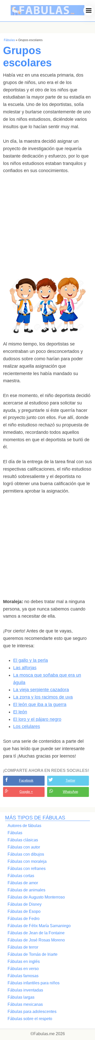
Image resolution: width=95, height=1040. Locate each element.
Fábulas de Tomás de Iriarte (33, 954)
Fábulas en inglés (24, 961)
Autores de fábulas (24, 825)
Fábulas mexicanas (25, 1004)
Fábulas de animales (26, 890)
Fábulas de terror (23, 947)
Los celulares (26, 726)
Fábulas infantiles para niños (34, 983)
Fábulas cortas (21, 876)
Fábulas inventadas (25, 990)
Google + (26, 792)
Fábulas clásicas (23, 840)
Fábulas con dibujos (26, 854)
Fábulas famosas (23, 976)
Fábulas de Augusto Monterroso (36, 897)
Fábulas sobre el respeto (30, 1019)
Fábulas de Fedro (24, 918)
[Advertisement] (47, 230)
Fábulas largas (21, 997)
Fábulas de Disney (25, 904)
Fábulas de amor (23, 883)
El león (20, 711)
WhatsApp (70, 792)
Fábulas (9, 40)
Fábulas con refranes (27, 868)
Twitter (70, 780)
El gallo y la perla (30, 660)
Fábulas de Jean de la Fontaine (36, 933)
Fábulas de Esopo (24, 911)
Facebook (26, 780)
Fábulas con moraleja (27, 861)
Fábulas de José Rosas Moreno (36, 940)
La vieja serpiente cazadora (41, 689)
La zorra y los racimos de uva (43, 697)
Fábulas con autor (24, 847)
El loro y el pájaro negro (37, 719)
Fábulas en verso (23, 968)
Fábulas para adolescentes (32, 1011)
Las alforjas (24, 667)
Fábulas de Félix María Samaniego (39, 926)
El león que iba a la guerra (39, 704)
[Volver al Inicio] (48, 19)
